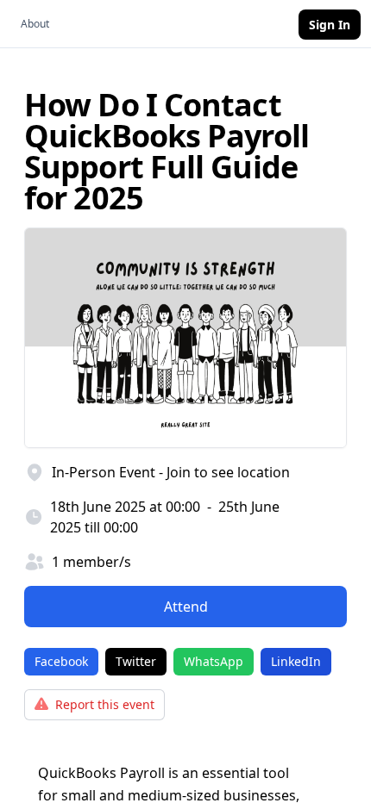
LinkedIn (296, 661)
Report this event (104, 704)
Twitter (136, 661)
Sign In (329, 24)
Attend (186, 606)
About (35, 23)
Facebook (61, 661)
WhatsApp (213, 661)
